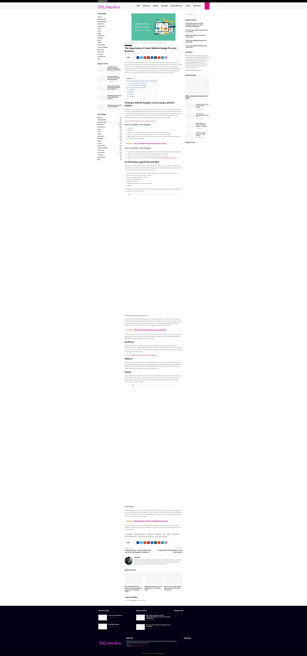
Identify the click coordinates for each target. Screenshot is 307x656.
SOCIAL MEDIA (101, 45)
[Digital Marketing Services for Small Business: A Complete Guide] (189, 125)
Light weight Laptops (113, 624)
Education (164, 6)
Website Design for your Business (145, 536)
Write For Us (197, 6)
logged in (133, 600)
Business (155, 6)
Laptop (99, 33)
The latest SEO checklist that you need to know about (169, 551)
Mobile (99, 40)
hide (133, 78)
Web (99, 59)
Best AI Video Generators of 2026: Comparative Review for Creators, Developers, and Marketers (194, 25)
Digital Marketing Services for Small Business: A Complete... (202, 124)
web (164, 534)
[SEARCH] (207, 14)
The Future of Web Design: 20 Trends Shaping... (200, 134)
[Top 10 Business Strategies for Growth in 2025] (189, 116)
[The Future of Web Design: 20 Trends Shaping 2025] (189, 135)
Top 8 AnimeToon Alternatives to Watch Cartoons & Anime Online (114, 68)
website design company (131, 536)
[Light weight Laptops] (102, 626)
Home (138, 6)
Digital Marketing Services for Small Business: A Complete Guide (153, 588)
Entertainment (101, 26)
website (169, 534)
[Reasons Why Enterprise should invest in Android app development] (102, 88)
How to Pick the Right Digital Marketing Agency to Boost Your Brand (172, 588)
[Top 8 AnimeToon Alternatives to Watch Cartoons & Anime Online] (102, 69)
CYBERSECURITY (102, 19)
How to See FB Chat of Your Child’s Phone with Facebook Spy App (113, 78)
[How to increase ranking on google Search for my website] (140, 627)
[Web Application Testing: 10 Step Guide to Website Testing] (189, 106)
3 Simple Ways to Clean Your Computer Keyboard (143, 355)
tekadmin (128, 53)
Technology (146, 6)
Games (99, 28)
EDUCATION (101, 24)
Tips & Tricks (101, 52)
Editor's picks (103, 611)
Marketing (100, 38)
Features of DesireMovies (115, 615)
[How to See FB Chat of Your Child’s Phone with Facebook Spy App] (102, 79)
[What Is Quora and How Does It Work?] (197, 86)
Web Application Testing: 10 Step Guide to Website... (202, 105)
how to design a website (139, 534)
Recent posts (103, 64)
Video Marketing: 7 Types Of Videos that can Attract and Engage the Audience (138, 551)
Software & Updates (103, 47)
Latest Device (101, 35)
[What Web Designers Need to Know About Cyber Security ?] (102, 98)
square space (150, 534)
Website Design (176, 534)
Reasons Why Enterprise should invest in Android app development (113, 87)
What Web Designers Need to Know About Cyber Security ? (114, 97)
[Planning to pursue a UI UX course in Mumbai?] (102, 107)
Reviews (100, 42)
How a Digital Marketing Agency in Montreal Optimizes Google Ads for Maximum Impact (133, 589)
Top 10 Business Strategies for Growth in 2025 (202, 115)
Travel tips (100, 54)
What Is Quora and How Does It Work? (196, 97)
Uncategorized (101, 56)
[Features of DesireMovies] (102, 617)
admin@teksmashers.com (139, 645)
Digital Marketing (176, 6)
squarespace (158, 534)
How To (188, 6)
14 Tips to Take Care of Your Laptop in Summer (142, 121)
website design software (161, 536)
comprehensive (129, 534)
